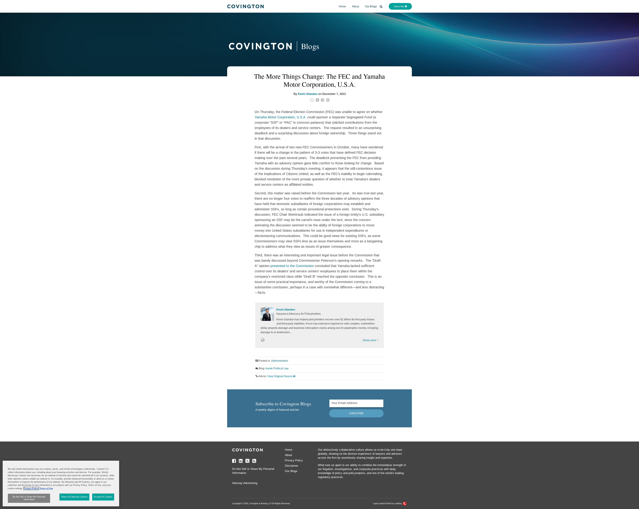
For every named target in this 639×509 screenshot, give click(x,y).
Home (342, 6)
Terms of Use (46, 488)
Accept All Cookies (103, 497)
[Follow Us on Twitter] (247, 460)
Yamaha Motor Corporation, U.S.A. (280, 117)
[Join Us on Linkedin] (241, 461)
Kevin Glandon (307, 94)
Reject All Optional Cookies (74, 497)
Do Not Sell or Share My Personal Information (29, 498)
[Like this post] (322, 100)
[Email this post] (312, 100)
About (355, 6)
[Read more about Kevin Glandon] (263, 340)
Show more (370, 340)
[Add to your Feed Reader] (254, 461)
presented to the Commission (292, 266)
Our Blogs (371, 6)
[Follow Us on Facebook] (234, 461)
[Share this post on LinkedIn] (327, 100)
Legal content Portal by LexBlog (387, 503)
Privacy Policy (294, 460)
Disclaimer (291, 465)
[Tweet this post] (317, 100)
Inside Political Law (277, 368)
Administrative (279, 360)
